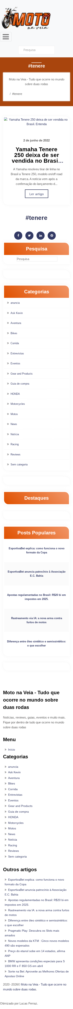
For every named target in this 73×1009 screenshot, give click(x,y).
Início (11, 749)
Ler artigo (36, 194)
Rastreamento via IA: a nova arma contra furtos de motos (36, 620)
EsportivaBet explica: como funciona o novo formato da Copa (36, 550)
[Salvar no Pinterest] (52, 235)
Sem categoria (19, 464)
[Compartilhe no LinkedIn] (40, 235)
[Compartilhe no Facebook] (18, 235)
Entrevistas (17, 353)
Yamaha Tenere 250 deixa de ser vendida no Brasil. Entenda (36, 158)
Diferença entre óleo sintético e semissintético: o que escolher (36, 643)
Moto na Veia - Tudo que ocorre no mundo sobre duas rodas (34, 987)
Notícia (15, 434)
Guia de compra (20, 383)
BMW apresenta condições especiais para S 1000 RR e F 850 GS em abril (35, 964)
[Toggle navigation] (6, 36)
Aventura (16, 323)
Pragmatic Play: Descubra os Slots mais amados (32, 933)
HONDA (15, 393)
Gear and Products (22, 373)
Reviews (15, 454)
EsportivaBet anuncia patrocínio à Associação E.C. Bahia (36, 573)
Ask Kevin (17, 313)
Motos (14, 414)
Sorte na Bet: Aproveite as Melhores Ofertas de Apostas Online (37, 974)
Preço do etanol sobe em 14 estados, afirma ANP (35, 953)
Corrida (15, 343)
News (14, 424)
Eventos (15, 363)
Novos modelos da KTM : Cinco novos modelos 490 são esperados (37, 943)
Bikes (14, 333)
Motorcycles (18, 403)
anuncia (15, 302)
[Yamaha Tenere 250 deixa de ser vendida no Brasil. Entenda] (36, 122)
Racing (15, 444)
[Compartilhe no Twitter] (29, 235)
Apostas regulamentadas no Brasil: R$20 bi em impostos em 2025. (36, 597)
